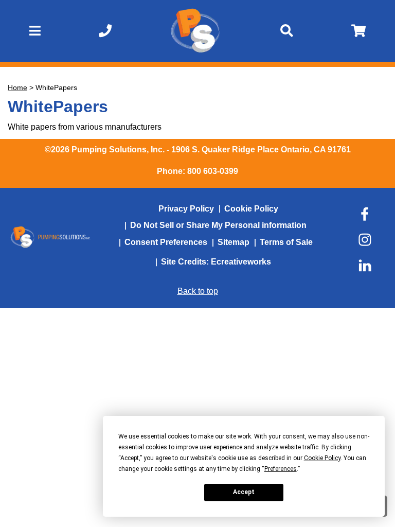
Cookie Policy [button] (322, 458)
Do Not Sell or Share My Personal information (218, 225)
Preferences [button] (280, 468)
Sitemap (233, 242)
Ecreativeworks (241, 261)
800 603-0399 (212, 171)
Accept (244, 492)
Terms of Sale (286, 242)
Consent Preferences (165, 242)
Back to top (197, 291)
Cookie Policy (251, 208)
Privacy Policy (186, 208)
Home (17, 87)
